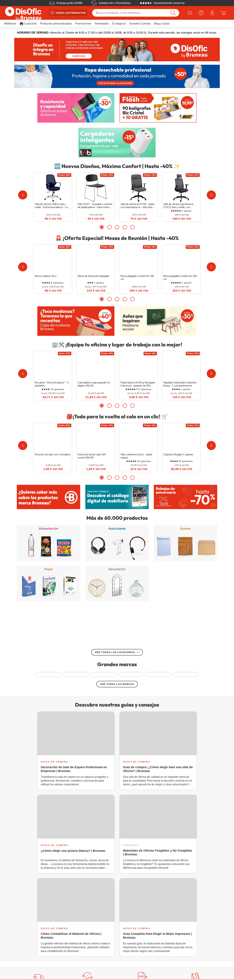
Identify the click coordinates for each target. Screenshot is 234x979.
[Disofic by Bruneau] (117, 49)
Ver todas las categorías (115, 609)
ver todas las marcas (117, 655)
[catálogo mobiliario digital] (117, 497)
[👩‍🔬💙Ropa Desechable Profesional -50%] (117, 76)
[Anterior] (22, 194)
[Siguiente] (211, 194)
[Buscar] (173, 12)
